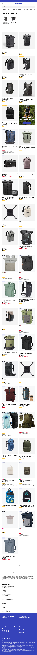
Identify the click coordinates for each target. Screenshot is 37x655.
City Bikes (3, 607)
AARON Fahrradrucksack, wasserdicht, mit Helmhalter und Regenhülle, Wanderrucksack (27, 300)
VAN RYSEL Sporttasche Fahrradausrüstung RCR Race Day (10, 174)
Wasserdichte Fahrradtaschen (7, 594)
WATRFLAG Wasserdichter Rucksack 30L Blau (9, 147)
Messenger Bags (13, 22)
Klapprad (3, 602)
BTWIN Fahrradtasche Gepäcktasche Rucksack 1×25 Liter (9, 51)
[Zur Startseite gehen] (17, 3)
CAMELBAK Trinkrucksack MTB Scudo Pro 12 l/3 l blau (9, 456)
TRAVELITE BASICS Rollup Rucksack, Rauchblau (8, 557)
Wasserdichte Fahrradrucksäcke (6, 23)
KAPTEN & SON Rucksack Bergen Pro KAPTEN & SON (9, 481)
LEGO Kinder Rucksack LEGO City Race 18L (10, 505)
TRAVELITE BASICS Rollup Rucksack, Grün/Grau (25, 327)
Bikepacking (4, 603)
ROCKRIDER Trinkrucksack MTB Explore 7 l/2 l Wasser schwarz (26, 100)
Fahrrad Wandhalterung (6, 611)
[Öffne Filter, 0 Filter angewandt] (3, 28)
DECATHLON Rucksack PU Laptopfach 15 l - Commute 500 (10, 76)
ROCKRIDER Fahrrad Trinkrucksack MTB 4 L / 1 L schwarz (27, 75)
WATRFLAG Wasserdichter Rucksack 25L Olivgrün (9, 353)
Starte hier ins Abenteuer (27, 122)
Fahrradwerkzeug (5, 595)
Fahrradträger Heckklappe (6, 604)
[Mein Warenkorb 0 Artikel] (34, 4)
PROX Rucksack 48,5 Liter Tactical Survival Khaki (26, 430)
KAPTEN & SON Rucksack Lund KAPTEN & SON (9, 530)
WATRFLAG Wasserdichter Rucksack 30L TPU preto (26, 247)
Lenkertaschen (4, 590)
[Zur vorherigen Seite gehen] (15, 565)
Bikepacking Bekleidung (6, 600)
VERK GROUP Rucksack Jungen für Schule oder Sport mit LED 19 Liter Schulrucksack (26, 506)
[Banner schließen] (34, 1)
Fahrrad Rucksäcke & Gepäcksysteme (8, 586)
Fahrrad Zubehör (4, 606)
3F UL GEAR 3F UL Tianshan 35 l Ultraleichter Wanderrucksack (7, 380)
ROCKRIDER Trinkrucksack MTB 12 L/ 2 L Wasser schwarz (9, 99)
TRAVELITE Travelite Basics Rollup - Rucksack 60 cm (8, 274)
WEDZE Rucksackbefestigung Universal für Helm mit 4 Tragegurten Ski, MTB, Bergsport (10, 223)
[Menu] (3, 4)
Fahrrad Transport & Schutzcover (7, 599)
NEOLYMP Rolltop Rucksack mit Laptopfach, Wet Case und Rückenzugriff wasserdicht (9, 198)
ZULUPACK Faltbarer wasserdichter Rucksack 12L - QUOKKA (25, 405)
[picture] (10, 40)
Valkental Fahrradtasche (6, 596)
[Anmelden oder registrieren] (32, 4)
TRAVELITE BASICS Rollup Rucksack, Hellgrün (8, 301)
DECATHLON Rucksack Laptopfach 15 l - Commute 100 (9, 124)
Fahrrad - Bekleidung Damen (6, 608)
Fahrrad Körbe (4, 591)
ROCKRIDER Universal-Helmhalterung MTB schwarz (26, 379)
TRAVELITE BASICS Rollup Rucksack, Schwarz (25, 354)
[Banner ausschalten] (33, 1)
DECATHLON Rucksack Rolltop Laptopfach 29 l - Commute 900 (27, 52)
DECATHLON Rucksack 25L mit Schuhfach (26, 197)
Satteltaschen (4, 598)
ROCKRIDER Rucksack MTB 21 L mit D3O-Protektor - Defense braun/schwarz (9, 326)
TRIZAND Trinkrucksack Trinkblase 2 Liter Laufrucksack (9, 430)
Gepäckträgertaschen (5, 587)
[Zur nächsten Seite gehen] (22, 565)
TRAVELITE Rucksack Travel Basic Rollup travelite (26, 274)
